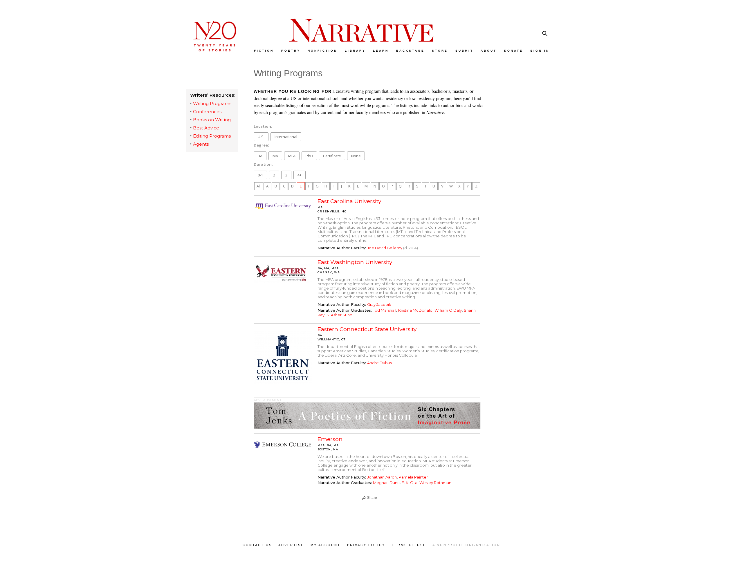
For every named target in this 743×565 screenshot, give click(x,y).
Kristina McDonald (415, 310)
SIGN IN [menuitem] (539, 50)
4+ (299, 175)
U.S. (261, 136)
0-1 (260, 175)
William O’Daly (448, 310)
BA (260, 155)
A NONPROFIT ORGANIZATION (466, 545)
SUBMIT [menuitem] (464, 50)
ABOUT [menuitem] (489, 50)
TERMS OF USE (409, 545)
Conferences (207, 111)
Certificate (332, 155)
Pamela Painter (413, 477)
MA (275, 155)
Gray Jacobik (379, 304)
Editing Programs (212, 136)
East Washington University (355, 262)
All (259, 186)
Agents (201, 144)
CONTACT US (257, 545)
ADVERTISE (291, 545)
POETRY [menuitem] (290, 50)
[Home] (212, 50)
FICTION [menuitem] (264, 50)
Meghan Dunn (386, 482)
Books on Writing (212, 119)
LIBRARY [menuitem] (355, 50)
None (356, 155)
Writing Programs (212, 103)
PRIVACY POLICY (366, 545)
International (286, 136)
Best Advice (206, 128)
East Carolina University (349, 201)
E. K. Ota (409, 482)
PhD (309, 155)
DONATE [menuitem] (513, 50)
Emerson (330, 439)
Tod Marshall (384, 310)
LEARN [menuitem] (381, 50)
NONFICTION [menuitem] (322, 50)
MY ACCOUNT (325, 545)
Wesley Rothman (435, 482)
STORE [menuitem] (440, 50)
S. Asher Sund (339, 315)
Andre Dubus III (381, 362)
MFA (291, 155)
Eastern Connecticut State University (367, 329)
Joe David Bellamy (384, 248)
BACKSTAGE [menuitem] (410, 50)
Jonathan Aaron (382, 477)
